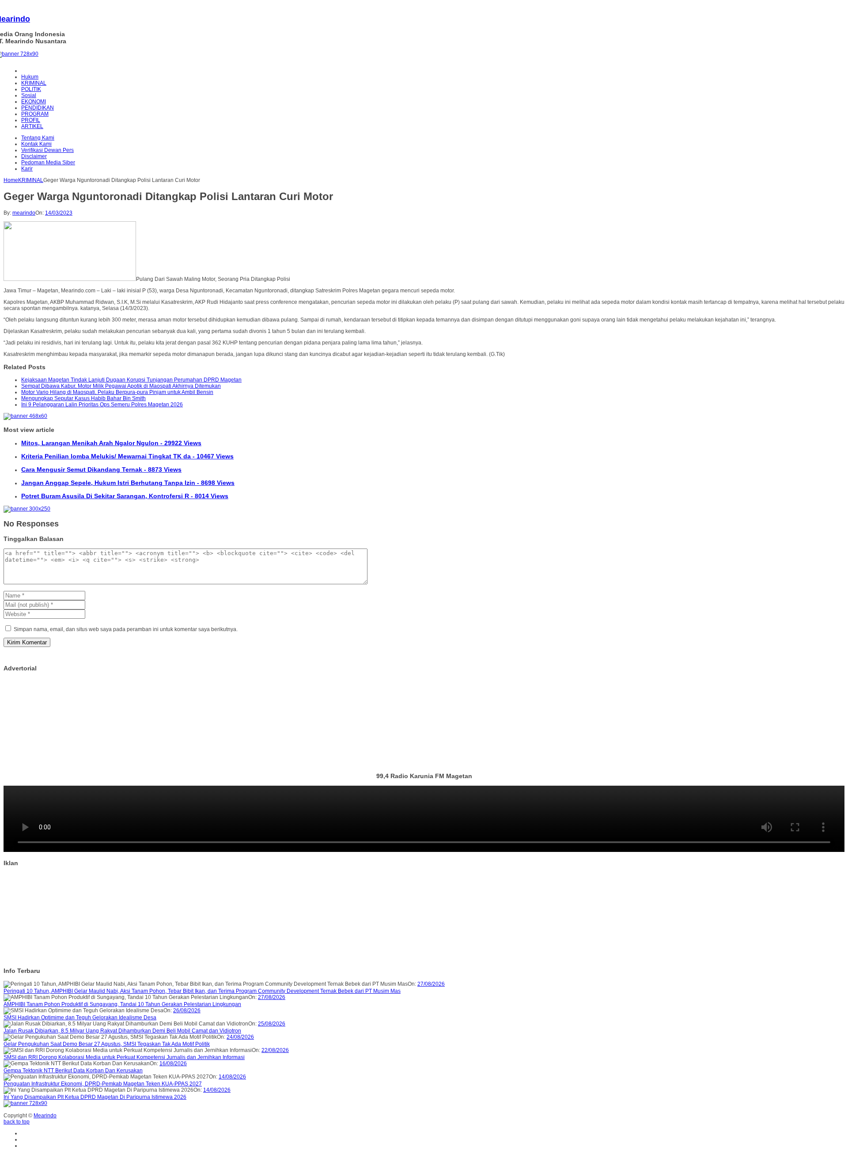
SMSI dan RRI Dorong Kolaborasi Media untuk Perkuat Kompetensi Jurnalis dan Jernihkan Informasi (124, 1057)
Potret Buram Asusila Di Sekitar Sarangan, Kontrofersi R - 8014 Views (124, 495)
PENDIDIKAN (37, 108)
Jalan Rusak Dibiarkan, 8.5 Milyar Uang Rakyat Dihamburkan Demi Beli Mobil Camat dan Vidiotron (122, 1031)
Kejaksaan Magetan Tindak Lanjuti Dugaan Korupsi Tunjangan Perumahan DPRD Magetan (131, 380)
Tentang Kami (37, 138)
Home (11, 180)
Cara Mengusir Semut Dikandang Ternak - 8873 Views (101, 469)
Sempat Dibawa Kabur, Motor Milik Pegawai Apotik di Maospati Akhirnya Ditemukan (121, 386)
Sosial (28, 95)
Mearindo (45, 1115)
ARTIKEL (32, 126)
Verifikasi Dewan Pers (47, 150)
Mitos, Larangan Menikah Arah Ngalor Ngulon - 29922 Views (111, 442)
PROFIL (30, 120)
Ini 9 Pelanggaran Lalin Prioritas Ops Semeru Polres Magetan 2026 (102, 404)
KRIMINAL (33, 83)
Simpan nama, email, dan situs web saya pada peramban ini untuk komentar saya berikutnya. (126, 629)
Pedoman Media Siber (48, 162)
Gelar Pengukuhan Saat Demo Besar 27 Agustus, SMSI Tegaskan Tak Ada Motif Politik (107, 1044)
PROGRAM (35, 114)
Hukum (29, 77)
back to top (17, 1122)
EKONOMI (33, 101)
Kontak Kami (36, 144)
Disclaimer (34, 156)
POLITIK (31, 89)
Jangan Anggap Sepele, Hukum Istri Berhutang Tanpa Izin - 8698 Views (128, 482)
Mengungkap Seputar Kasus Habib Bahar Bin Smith (83, 398)
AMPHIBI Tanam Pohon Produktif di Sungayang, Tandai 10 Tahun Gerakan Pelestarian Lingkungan (122, 1004)
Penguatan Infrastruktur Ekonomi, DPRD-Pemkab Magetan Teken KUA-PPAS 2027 (103, 1084)
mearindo (23, 213)
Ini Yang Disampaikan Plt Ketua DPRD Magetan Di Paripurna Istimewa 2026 (95, 1097)
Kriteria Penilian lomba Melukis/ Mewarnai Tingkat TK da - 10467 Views (127, 456)
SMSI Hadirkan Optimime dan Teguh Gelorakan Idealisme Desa (80, 1017)
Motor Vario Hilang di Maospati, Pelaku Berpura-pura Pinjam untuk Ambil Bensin (117, 392)
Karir (27, 169)
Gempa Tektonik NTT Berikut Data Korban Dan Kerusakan (73, 1070)
